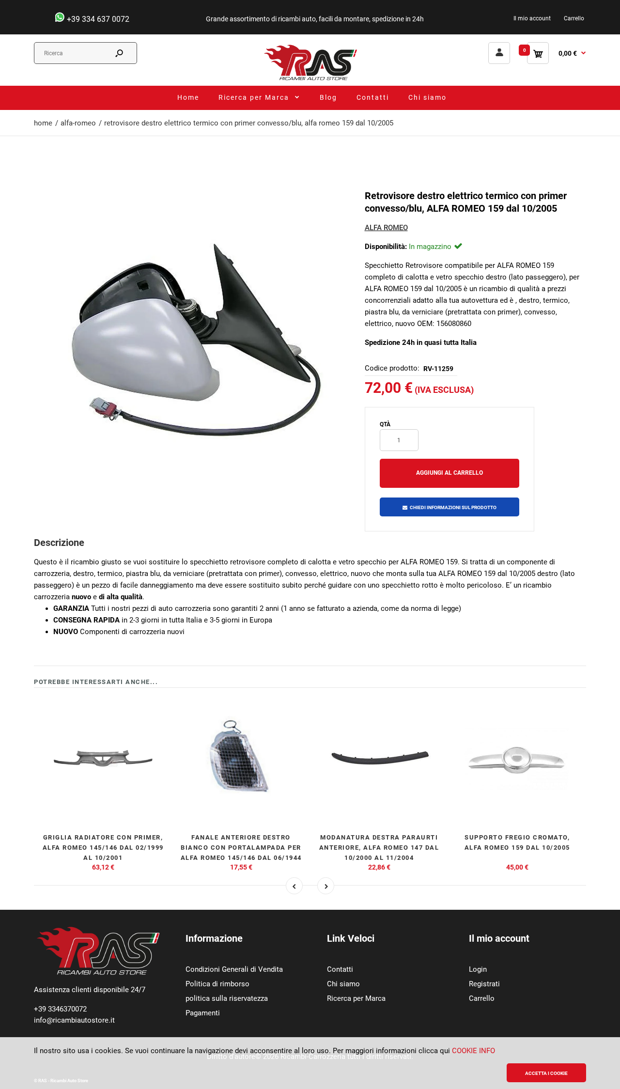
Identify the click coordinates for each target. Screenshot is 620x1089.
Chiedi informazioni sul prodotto (453, 507)
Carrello (574, 18)
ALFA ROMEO (386, 227)
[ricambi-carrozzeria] (310, 80)
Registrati (484, 984)
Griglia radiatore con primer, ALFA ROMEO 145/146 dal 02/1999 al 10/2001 (103, 847)
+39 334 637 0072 (97, 19)
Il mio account (532, 18)
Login (478, 969)
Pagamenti (203, 1013)
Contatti (340, 969)
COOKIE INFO (473, 1050)
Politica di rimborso (217, 984)
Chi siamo (343, 984)
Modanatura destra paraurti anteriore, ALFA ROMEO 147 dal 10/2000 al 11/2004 (379, 847)
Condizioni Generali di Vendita (234, 969)
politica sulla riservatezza (227, 998)
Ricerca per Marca (356, 998)
